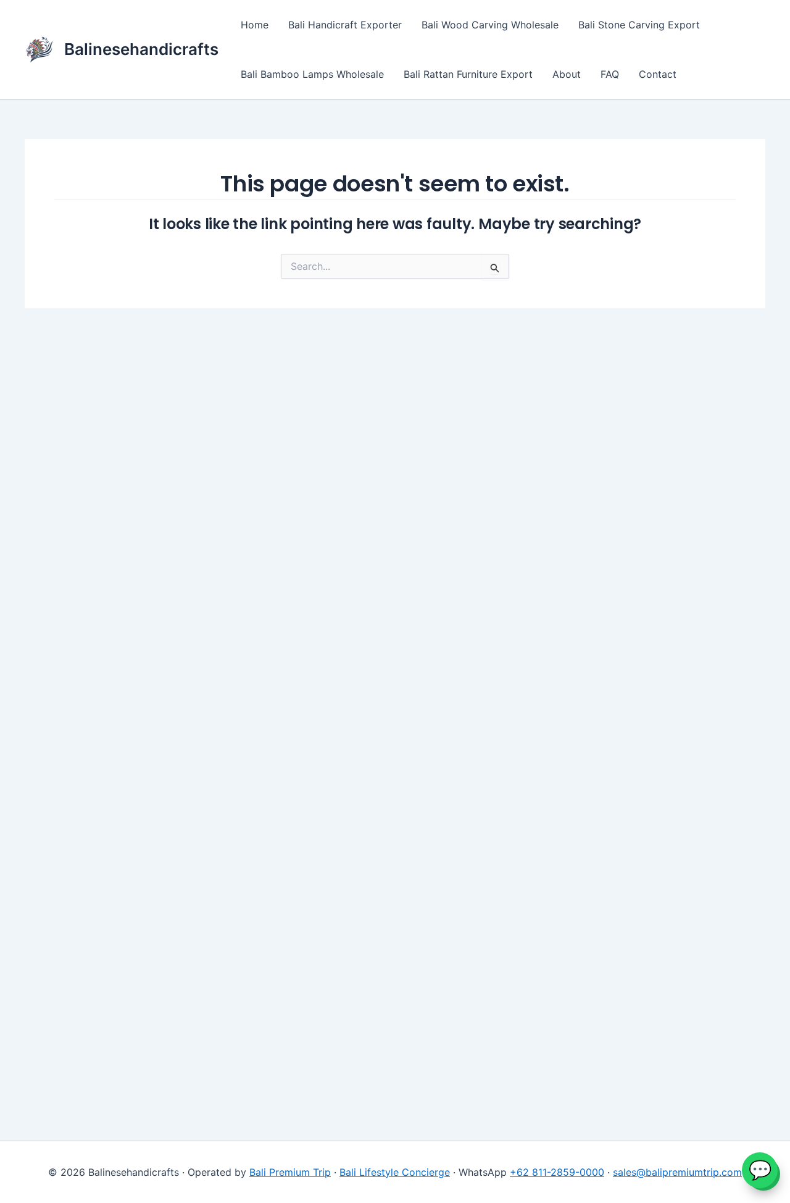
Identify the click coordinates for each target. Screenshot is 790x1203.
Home (254, 25)
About (566, 74)
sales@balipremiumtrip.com (677, 1172)
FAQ (610, 74)
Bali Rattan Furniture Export (468, 74)
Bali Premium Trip (290, 1172)
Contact (657, 74)
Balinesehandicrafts (141, 49)
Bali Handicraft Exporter (345, 25)
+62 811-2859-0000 (557, 1172)
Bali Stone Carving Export (639, 25)
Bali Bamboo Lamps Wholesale (312, 74)
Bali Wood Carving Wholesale (490, 25)
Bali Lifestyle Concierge (394, 1172)
